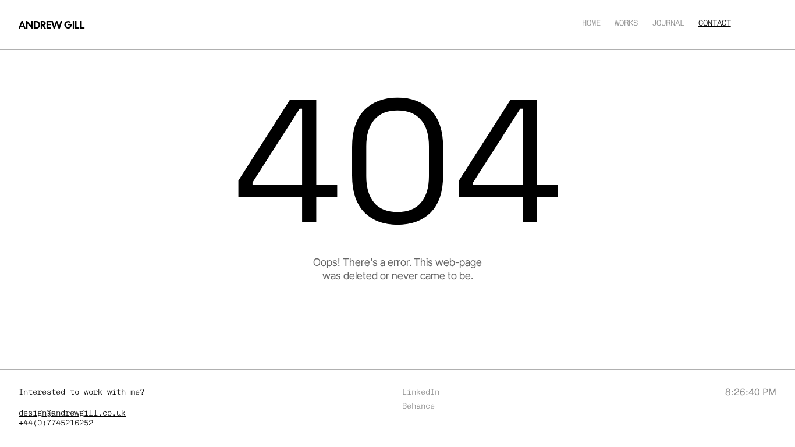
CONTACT (714, 23)
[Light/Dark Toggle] (398, 24)
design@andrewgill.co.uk (72, 413)
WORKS (626, 23)
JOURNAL (668, 23)
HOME (591, 23)
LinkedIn (420, 392)
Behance (418, 406)
